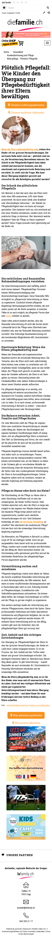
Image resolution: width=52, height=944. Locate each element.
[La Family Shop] (12, 42)
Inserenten (32, 932)
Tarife (18, 13)
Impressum (27, 929)
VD (13, 2)
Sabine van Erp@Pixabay (40, 705)
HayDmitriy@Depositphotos (17, 705)
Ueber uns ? (43, 929)
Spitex (9, 316)
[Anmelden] (49, 12)
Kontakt (34, 929)
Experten (11, 13)
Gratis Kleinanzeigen (26, 934)
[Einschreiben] (44, 12)
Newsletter (40, 932)
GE (18, 2)
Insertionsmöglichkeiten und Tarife (14, 932)
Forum (4, 13)
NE (22, 2)
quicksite (18, 929)
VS (26, 2)
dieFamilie (6, 2)
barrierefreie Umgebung (31, 521)
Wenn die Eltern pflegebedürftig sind (19, 149)
